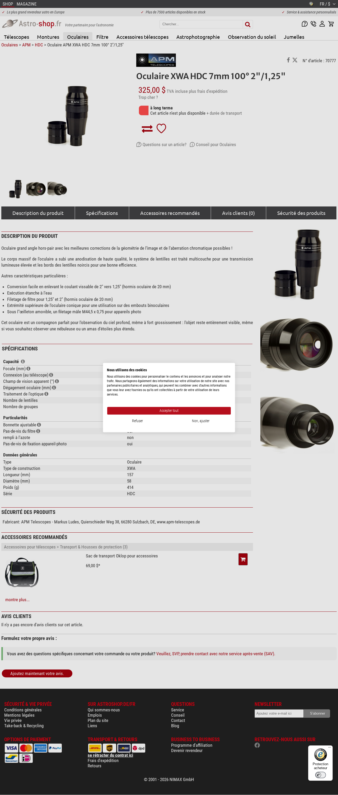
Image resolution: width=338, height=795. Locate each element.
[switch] (320, 775)
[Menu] (329, 748)
